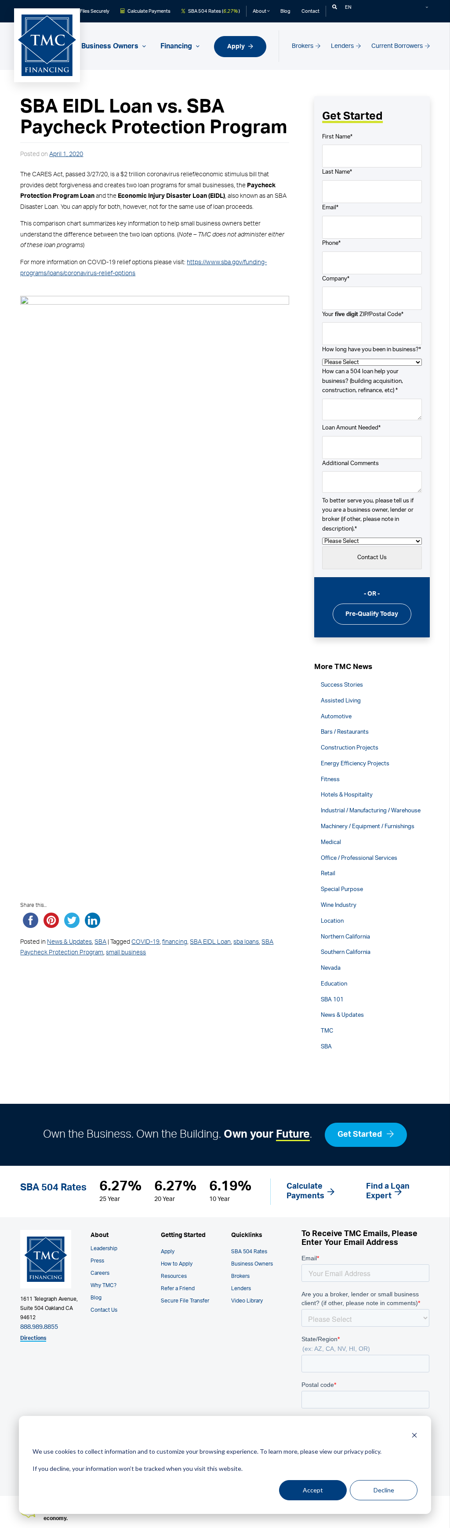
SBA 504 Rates (249, 1251)
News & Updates (69, 942)
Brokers (303, 46)
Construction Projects (349, 747)
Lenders (343, 46)
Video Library (247, 1300)
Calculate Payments (149, 11)
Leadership (104, 1248)
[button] (334, 7)
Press (97, 1260)
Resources (174, 1276)
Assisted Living (341, 700)
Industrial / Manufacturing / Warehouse (371, 810)
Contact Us (104, 1310)
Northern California (345, 936)
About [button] (260, 11)
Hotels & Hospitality (347, 794)
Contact (310, 11)
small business (126, 952)
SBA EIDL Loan (210, 942)
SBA (100, 942)
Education (334, 983)
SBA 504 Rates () (213, 11)
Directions (33, 1338)
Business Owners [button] (110, 46)
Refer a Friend (178, 1288)
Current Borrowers (397, 46)
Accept (313, 1490)
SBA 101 (332, 999)
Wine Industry (338, 905)
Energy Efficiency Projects (355, 763)
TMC (327, 1030)
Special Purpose (342, 889)
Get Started (361, 1135)
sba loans (246, 942)
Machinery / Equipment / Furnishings (367, 826)
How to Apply (176, 1263)
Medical (331, 842)
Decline (384, 1490)
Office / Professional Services (359, 858)
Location (332, 921)
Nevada (331, 968)
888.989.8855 (39, 1327)
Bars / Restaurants (345, 732)
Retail (328, 873)
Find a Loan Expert (388, 1191)
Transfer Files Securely (84, 11)
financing (174, 942)
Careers (100, 1273)
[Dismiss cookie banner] (414, 1435)
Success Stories (342, 685)
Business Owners (252, 1263)
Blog (285, 11)
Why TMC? (103, 1285)
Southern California (345, 952)
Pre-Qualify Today (371, 614)
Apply (236, 46)
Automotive (336, 716)
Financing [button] (177, 46)
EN (348, 7)
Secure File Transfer (185, 1300)
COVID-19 (145, 942)
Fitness (330, 779)
